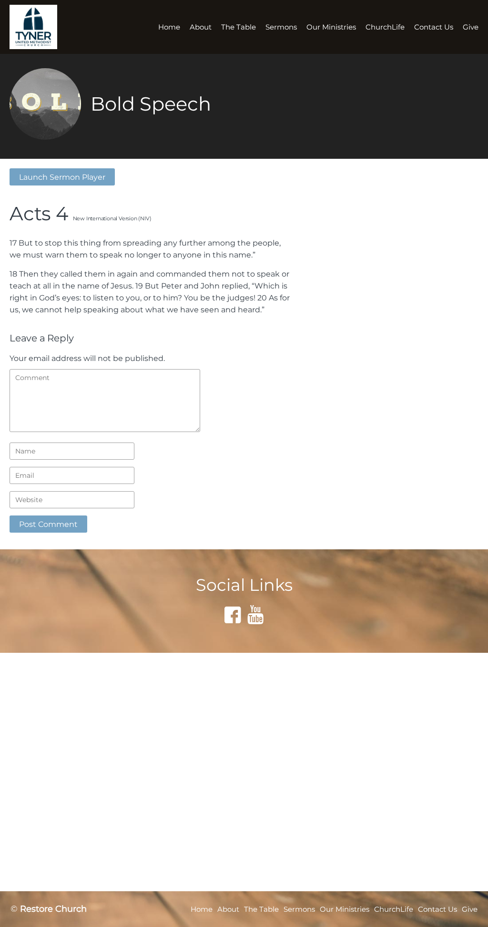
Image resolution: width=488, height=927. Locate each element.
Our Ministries (331, 26)
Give (470, 26)
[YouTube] (255, 614)
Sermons (281, 26)
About (201, 26)
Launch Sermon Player (62, 177)
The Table (238, 26)
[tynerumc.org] (39, 27)
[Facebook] (232, 614)
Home (169, 26)
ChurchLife (385, 26)
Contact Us (433, 26)
